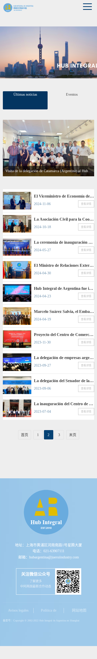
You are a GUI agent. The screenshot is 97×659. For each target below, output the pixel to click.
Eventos (72, 94)
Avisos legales (18, 610)
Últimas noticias (25, 94)
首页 (24, 435)
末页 (72, 435)
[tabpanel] (48, 148)
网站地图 (79, 610)
